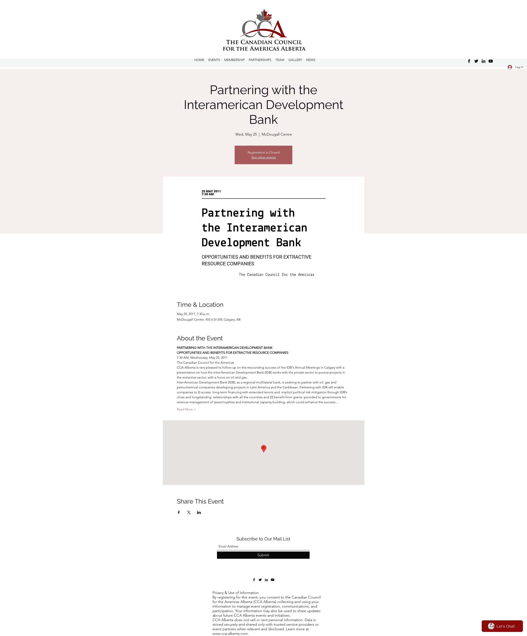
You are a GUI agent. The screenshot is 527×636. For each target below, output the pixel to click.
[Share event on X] (189, 512)
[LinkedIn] (483, 61)
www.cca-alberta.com (230, 633)
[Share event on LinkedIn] (199, 512)
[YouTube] (490, 61)
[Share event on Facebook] (179, 512)
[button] (295, 60)
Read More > (186, 409)
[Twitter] (476, 61)
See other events (263, 157)
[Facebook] (469, 61)
